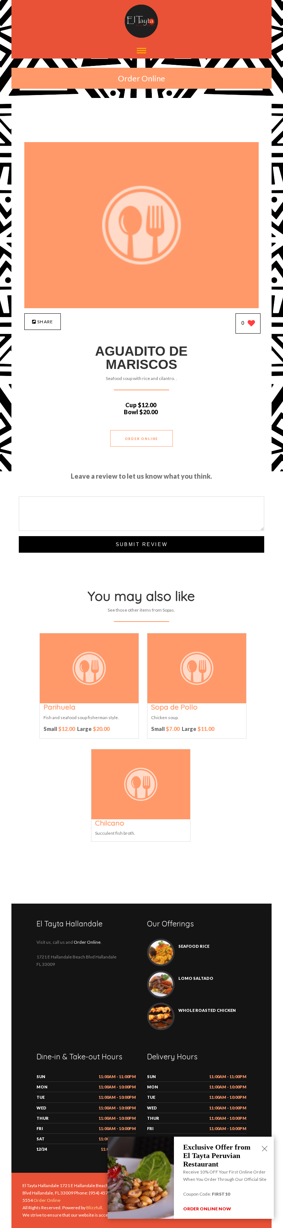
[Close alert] (265, 1149)
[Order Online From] (141, 306)
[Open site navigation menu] (141, 51)
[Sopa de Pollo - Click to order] (196, 701)
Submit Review (142, 544)
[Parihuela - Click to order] (89, 701)
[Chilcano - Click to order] (140, 817)
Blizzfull (94, 1207)
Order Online (141, 78)
